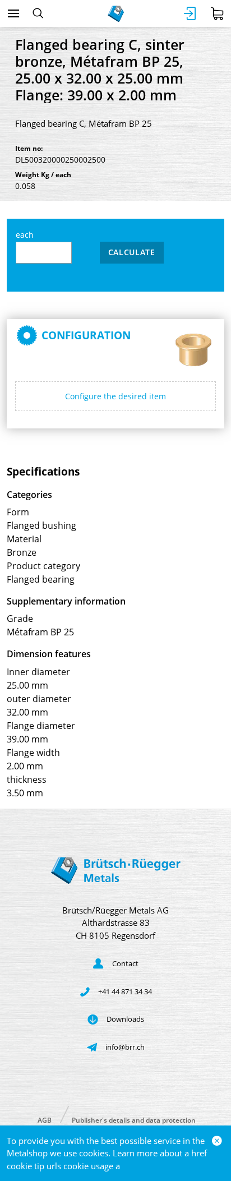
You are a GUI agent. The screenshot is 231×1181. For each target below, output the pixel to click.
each (25, 234)
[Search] (38, 13)
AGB (45, 1119)
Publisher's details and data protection (134, 1119)
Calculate (131, 252)
